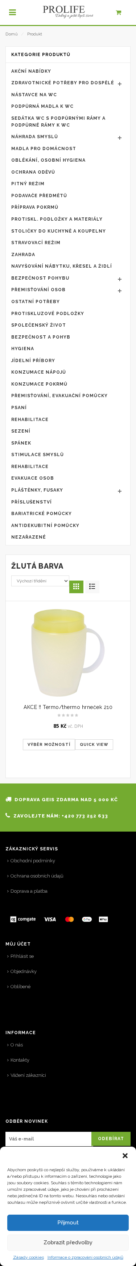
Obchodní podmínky (33, 860)
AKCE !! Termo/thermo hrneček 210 (68, 707)
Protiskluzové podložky (47, 313)
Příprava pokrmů (34, 207)
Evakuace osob (32, 478)
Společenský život (38, 325)
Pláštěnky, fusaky (37, 490)
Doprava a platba (29, 891)
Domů (11, 34)
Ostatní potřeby (35, 301)
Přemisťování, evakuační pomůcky (59, 395)
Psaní (19, 407)
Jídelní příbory (33, 360)
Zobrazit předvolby (68, 1242)
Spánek (21, 443)
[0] (122, 14)
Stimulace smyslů (37, 454)
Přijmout (68, 1222)
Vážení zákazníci (28, 1075)
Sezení (20, 431)
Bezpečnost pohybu (40, 278)
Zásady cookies (28, 1257)
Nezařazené (28, 537)
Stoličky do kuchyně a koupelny (58, 231)
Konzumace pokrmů (39, 384)
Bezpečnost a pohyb (40, 337)
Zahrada (23, 254)
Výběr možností (49, 744)
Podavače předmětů (39, 195)
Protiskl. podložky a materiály (57, 219)
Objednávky (24, 971)
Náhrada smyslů (34, 136)
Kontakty (20, 1060)
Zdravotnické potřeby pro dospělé (62, 82)
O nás (17, 1045)
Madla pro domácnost (43, 148)
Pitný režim (28, 183)
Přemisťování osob (38, 289)
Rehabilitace (30, 419)
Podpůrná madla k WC (42, 106)
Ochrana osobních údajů (37, 876)
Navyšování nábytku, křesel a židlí (61, 266)
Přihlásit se (22, 956)
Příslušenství (31, 502)
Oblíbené (20, 986)
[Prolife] (68, 12)
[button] (125, 1155)
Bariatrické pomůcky (41, 513)
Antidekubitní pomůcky (45, 525)
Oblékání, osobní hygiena (48, 160)
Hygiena (22, 348)
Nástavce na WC (34, 94)
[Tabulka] (92, 587)
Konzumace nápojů (38, 372)
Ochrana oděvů (33, 172)
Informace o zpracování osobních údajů (85, 1257)
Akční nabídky (31, 71)
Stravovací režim (36, 242)
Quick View (94, 744)
